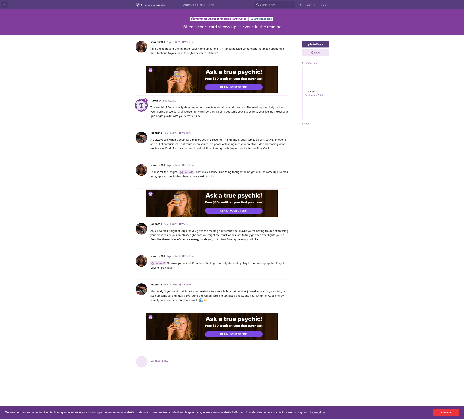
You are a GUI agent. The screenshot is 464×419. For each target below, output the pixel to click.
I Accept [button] (446, 412)
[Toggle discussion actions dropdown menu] (326, 44)
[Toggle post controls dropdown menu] (285, 60)
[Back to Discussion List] (4, 4)
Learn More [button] (317, 412)
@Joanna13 (187, 172)
